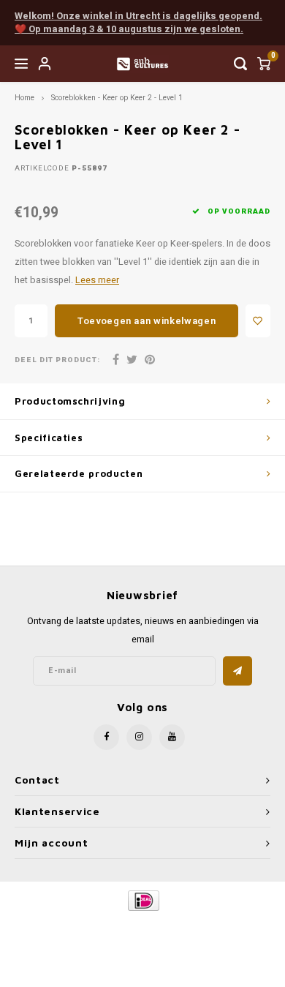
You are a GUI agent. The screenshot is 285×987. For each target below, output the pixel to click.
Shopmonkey (142, 937)
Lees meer (97, 280)
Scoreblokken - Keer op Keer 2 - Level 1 (117, 97)
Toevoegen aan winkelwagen (146, 321)
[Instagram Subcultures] (139, 737)
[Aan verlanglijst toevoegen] (258, 320)
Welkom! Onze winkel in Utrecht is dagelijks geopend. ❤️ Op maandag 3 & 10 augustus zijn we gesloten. (138, 23)
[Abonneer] (237, 671)
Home (24, 97)
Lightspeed (201, 925)
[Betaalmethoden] (143, 900)
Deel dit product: (57, 360)
